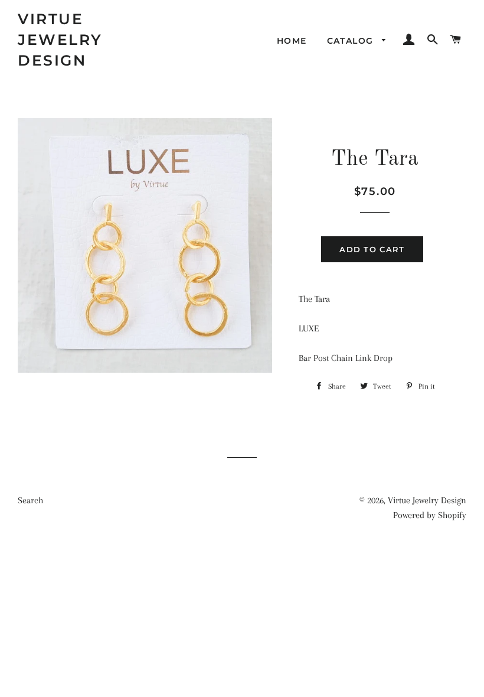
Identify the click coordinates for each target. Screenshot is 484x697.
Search (30, 500)
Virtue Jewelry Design (60, 39)
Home (292, 40)
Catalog (352, 40)
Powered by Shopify (429, 515)
